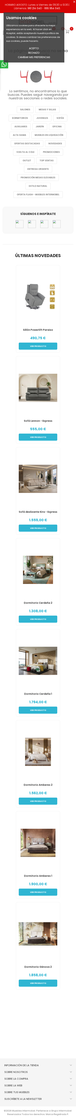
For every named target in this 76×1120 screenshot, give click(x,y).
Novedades (55, 143)
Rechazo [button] (34, 53)
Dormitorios (20, 118)
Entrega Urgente (38, 168)
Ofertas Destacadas (27, 143)
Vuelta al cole (25, 151)
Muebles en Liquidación (49, 135)
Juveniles (42, 118)
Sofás (60, 118)
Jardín (40, 126)
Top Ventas (47, 160)
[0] (67, 31)
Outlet (27, 160)
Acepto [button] (34, 48)
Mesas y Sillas (47, 109)
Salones (25, 109)
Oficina (57, 126)
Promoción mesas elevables (38, 177)
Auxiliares (20, 126)
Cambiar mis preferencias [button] (34, 57)
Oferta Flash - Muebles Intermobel (38, 194)
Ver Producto (38, 346)
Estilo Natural (38, 185)
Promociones (51, 151)
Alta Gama (19, 135)
